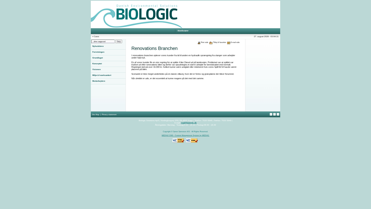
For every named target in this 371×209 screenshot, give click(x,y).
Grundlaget (97, 58)
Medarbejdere (98, 81)
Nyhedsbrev (98, 46)
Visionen (96, 69)
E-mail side (235, 42)
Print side (204, 42)
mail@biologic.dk (189, 123)
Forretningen (98, 52)
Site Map (95, 115)
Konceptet (97, 64)
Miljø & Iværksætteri (101, 75)
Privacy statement (109, 115)
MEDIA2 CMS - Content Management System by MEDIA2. (185, 135)
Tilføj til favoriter (219, 42)
